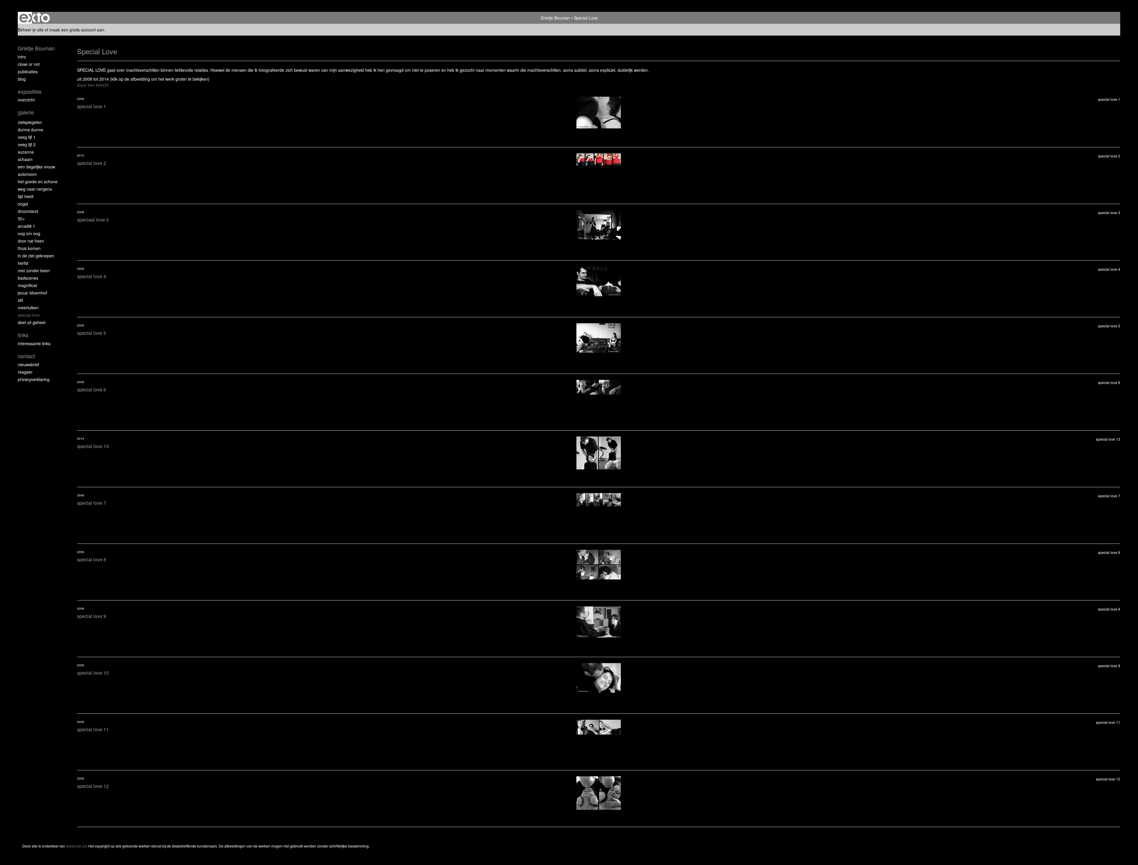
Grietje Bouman (555, 18)
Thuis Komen (29, 248)
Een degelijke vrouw (36, 167)
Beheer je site (31, 30)
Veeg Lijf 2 (27, 144)
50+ (21, 219)
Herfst (23, 263)
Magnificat (27, 285)
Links (23, 335)
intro (22, 57)
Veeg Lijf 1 (27, 137)
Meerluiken (28, 307)
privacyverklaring (33, 379)
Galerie (26, 112)
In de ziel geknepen (36, 256)
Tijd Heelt (25, 196)
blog (22, 79)
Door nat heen (31, 241)
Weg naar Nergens (35, 189)
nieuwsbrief (28, 364)
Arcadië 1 (26, 226)
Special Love (29, 315)
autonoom (27, 174)
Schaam (25, 159)
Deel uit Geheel (31, 322)
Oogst (23, 204)
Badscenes (28, 278)
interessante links (34, 343)
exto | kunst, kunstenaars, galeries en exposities (34, 18)
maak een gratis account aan (76, 30)
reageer (25, 372)
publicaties (28, 71)
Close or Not (29, 64)
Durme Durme (30, 130)
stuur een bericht (93, 85)
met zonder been (34, 270)
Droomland (28, 211)
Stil (20, 300)
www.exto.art (76, 845)
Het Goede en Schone (37, 181)
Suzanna (26, 152)
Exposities (29, 91)
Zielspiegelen (30, 122)
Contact (26, 356)
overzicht (26, 100)
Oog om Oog (29, 233)
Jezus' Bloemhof (32, 293)
